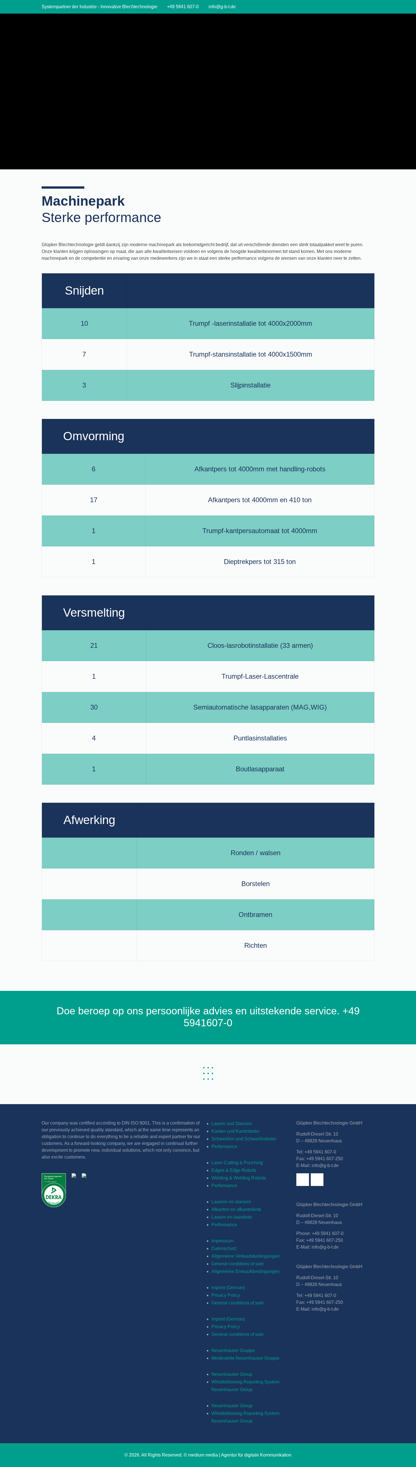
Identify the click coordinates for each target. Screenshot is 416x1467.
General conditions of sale (237, 1263)
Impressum (222, 1240)
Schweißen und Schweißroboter (243, 1138)
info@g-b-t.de (222, 6)
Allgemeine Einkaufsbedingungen (245, 1271)
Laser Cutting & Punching (237, 1162)
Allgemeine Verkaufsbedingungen (245, 1256)
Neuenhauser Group (231, 1374)
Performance (224, 1146)
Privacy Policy (225, 1295)
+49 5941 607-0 (183, 6)
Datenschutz (224, 1248)
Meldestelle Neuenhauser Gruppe (245, 1358)
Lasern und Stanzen (231, 1123)
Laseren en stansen (231, 1201)
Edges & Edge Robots (233, 1170)
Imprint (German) (228, 1287)
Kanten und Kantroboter (235, 1131)
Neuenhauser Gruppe (233, 1350)
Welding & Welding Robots (238, 1178)
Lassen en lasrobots (231, 1217)
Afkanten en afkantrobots (236, 1209)
